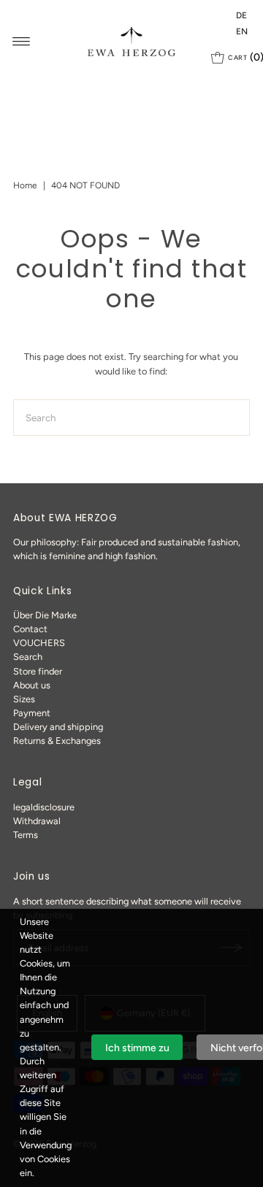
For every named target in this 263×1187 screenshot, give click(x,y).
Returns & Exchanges (57, 740)
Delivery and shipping (58, 726)
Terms (25, 834)
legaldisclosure (44, 807)
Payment (31, 712)
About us (31, 685)
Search (27, 656)
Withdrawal (37, 820)
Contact (30, 628)
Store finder (37, 671)
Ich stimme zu (137, 1048)
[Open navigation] (21, 41)
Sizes (24, 699)
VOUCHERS (39, 642)
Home (25, 185)
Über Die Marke (45, 615)
